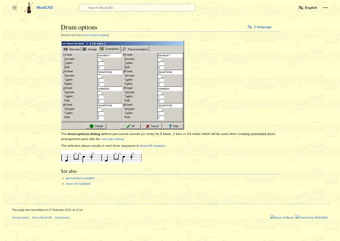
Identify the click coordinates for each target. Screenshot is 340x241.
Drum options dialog (95, 35)
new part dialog (112, 139)
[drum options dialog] (101, 156)
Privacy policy (20, 217)
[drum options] (122, 85)
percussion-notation (80, 178)
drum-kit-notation (152, 145)
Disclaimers (62, 217)
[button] (14, 7)
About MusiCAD (42, 217)
